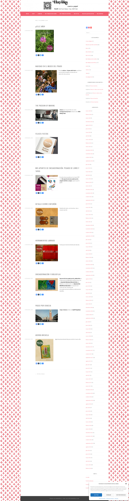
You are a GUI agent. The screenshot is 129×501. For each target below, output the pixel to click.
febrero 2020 (88, 257)
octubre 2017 (88, 354)
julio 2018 (88, 321)
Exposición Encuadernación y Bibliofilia (70, 278)
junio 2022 (88, 168)
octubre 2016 (88, 396)
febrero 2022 (88, 182)
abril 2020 (88, 250)
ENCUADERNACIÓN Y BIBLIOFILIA (48, 274)
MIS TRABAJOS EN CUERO (51, 13)
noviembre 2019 (89, 268)
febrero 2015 (88, 468)
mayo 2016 (88, 414)
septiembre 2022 (89, 161)
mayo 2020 (88, 246)
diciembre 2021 (89, 189)
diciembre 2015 (89, 432)
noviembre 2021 (89, 193)
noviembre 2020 (89, 229)
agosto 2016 (88, 404)
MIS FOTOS (76, 13)
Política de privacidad (110, 498)
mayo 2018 (88, 329)
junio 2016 (88, 411)
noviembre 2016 (89, 393)
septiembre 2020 (89, 236)
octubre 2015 (88, 439)
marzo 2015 (88, 464)
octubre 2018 (88, 314)
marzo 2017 (88, 379)
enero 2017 (88, 386)
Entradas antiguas (41, 373)
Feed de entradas (89, 481)
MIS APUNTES (100, 13)
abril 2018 (88, 332)
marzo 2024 (88, 111)
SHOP (33, 13)
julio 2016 (88, 407)
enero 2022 (88, 186)
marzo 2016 (88, 422)
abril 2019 (88, 293)
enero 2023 (88, 146)
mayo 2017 (88, 371)
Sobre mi (40, 13)
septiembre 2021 (89, 200)
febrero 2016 (88, 425)
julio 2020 (88, 239)
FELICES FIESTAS (41, 133)
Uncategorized (89, 77)
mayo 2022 (88, 171)
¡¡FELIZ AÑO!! (40, 26)
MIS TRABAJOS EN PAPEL (65, 13)
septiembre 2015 (89, 443)
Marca (87, 48)
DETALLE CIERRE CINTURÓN (45, 204)
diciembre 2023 (89, 121)
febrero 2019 (88, 300)
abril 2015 (88, 461)
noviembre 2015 (89, 436)
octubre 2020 (88, 232)
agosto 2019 (88, 279)
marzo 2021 (88, 214)
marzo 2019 (88, 296)
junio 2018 (88, 325)
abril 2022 (88, 175)
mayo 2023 (88, 132)
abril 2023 (88, 136)
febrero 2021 (88, 218)
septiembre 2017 (89, 357)
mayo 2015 (88, 457)
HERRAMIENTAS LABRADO (45, 240)
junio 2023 (88, 128)
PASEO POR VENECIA (43, 305)
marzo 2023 (88, 139)
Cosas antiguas (89, 41)
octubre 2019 (88, 271)
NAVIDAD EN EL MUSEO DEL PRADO (48, 66)
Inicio (27, 13)
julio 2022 (88, 164)
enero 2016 (88, 429)
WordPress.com (75, 498)
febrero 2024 (88, 114)
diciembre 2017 (89, 346)
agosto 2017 (88, 361)
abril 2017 (88, 375)
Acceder (87, 477)
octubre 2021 (88, 196)
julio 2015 (88, 450)
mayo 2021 (88, 207)
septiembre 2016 (89, 400)
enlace (64, 70)
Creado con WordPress (56, 498)
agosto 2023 (88, 125)
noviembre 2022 (89, 153)
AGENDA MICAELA (42, 335)
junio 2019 (88, 286)
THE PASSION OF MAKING (45, 105)
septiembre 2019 (89, 275)
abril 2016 (88, 418)
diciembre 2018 (89, 307)
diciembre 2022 (89, 150)
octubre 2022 (88, 157)
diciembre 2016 (89, 389)
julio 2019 (88, 282)
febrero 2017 (88, 382)
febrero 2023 (88, 143)
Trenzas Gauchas (93, 86)
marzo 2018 (88, 336)
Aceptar (96, 495)
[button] (126, 483)
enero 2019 (88, 304)
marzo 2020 (88, 254)
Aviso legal (116, 498)
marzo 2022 (88, 178)
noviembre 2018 (89, 311)
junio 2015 (88, 454)
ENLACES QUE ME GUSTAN (88, 13)
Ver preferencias (121, 495)
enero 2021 (88, 221)
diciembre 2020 (89, 225)
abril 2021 (88, 211)
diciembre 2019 (89, 264)
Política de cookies (102, 498)
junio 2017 (88, 368)
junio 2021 (88, 203)
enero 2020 (88, 261)
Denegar (108, 495)
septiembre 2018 (89, 318)
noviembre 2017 (89, 350)
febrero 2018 (88, 339)
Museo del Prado (71, 70)
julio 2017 (88, 364)
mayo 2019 (88, 289)
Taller (87, 73)
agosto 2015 (88, 447)
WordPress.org (89, 488)
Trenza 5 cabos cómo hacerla (96, 89)
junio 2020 (88, 243)
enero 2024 (88, 118)
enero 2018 (88, 343)
